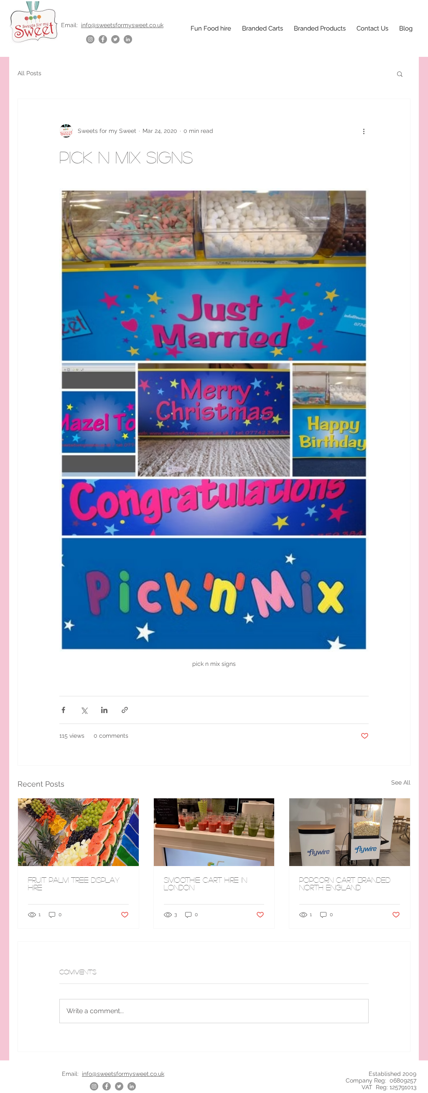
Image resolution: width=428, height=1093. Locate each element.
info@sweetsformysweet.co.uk (122, 25)
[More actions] (364, 131)
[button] (400, 73)
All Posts (29, 73)
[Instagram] (90, 39)
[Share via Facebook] (63, 710)
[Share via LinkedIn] (104, 710)
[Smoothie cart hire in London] (214, 832)
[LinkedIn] (128, 39)
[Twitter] (115, 39)
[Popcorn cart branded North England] (349, 832)
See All (400, 782)
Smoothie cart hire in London (205, 883)
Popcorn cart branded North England (344, 883)
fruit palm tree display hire (74, 883)
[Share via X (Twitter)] (84, 710)
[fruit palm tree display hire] (78, 832)
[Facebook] (103, 39)
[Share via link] (125, 710)
